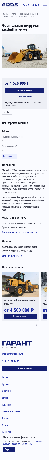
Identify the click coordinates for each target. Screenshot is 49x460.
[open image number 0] (24, 51)
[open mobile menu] (45, 5)
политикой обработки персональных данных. (22, 442)
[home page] (10, 5)
